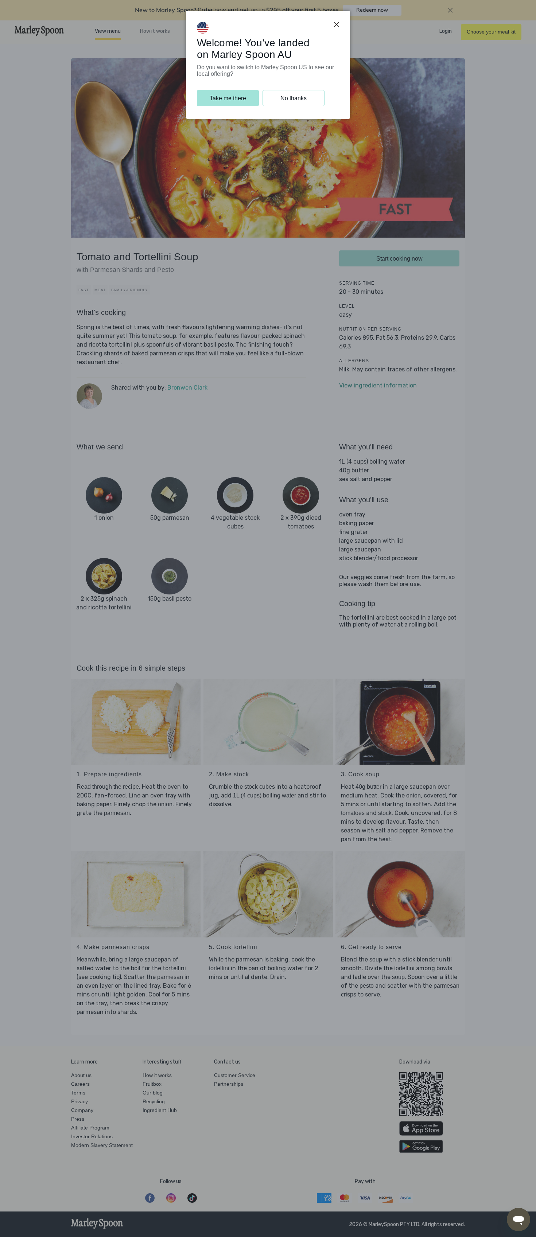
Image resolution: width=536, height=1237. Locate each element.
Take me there (228, 98)
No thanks (293, 98)
